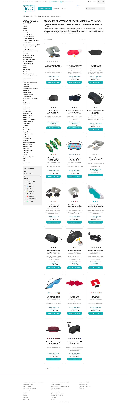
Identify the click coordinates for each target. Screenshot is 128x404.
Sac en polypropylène (29, 119)
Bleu (30, 186)
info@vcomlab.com (67, 2)
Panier (24, 65)
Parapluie (25, 67)
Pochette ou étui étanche (30, 76)
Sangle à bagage (27, 150)
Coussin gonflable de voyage (31, 40)
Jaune (31, 191)
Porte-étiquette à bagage (30, 82)
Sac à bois (26, 90)
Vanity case (26, 163)
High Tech (25, 397)
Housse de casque (28, 57)
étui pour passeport (28, 49)
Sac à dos (25, 101)
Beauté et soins (27, 386)
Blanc (31, 183)
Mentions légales (83, 384)
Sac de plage (26, 107)
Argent (31, 181)
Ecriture (25, 393)
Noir (31, 193)
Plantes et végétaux (56, 392)
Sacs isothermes (27, 146)
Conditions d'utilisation (84, 386)
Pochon (25, 80)
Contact (63, 8)
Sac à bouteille (27, 92)
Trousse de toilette (28, 157)
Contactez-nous (83, 390)
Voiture (53, 399)
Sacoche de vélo (27, 144)
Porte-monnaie (27, 84)
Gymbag (25, 53)
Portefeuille (26, 86)
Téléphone (53, 397)
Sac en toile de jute (28, 121)
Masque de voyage (28, 61)
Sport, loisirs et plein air (57, 395)
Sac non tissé (27, 130)
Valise (24, 159)
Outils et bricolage (55, 390)
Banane (25, 26)
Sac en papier (27, 117)
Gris (30, 188)
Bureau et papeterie (28, 390)
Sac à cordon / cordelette (30, 98)
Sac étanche (26, 123)
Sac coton (26, 105)
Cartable (25, 32)
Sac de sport (26, 109)
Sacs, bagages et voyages (31, 22)
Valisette (25, 161)
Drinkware (25, 392)
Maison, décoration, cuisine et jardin (60, 386)
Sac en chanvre (27, 113)
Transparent (32, 198)
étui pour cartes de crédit (30, 47)
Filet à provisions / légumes (30, 51)
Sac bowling (26, 103)
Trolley (25, 154)
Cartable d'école (27, 34)
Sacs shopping (27, 148)
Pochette (25, 72)
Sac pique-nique (27, 134)
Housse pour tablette (29, 59)
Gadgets (25, 395)
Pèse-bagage (26, 69)
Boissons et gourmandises (29, 388)
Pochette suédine (28, 78)
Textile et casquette (56, 384)
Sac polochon (27, 136)
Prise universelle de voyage (30, 88)
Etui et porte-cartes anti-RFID (31, 45)
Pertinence (94, 40)
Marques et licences (56, 388)
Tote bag (25, 152)
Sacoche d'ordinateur (29, 142)
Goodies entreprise (45, 8)
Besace (25, 28)
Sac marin (26, 127)
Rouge (31, 196)
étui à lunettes (27, 42)
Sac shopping (27, 138)
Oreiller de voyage (28, 63)
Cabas (25, 30)
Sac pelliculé (26, 132)
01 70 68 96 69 (55, 2)
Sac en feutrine (27, 115)
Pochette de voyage (28, 74)
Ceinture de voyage (28, 36)
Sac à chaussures (28, 94)
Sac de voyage (27, 111)
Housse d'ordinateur (28, 55)
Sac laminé (26, 125)
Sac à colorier (27, 96)
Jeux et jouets (26, 399)
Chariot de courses (28, 38)
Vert (30, 201)
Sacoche (25, 140)
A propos (56, 8)
